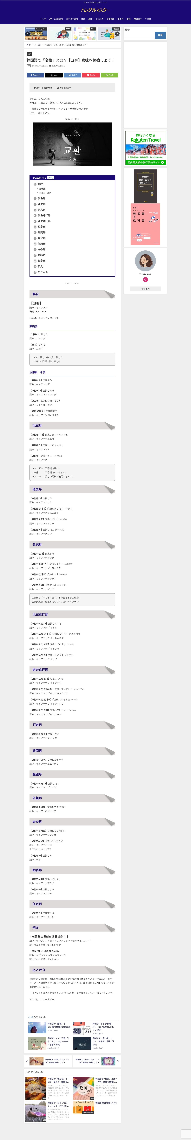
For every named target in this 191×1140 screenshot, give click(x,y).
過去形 (40, 204)
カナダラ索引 (72, 19)
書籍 (129, 19)
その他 (148, 19)
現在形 (40, 198)
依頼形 (40, 243)
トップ (43, 19)
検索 (127, 30)
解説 (38, 184)
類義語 (42, 189)
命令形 (39, 249)
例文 (38, 266)
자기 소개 (145, 289)
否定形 (40, 226)
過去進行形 (42, 221)
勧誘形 (40, 255)
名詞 (29, 54)
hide (50, 178)
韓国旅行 (138, 19)
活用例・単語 (45, 193)
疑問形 (40, 232)
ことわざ (99, 19)
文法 (83, 19)
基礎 (90, 19)
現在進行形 (42, 215)
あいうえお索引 (56, 19)
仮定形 (40, 260)
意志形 (40, 210)
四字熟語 (110, 19)
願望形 (40, 238)
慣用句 (120, 19)
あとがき (41, 272)
